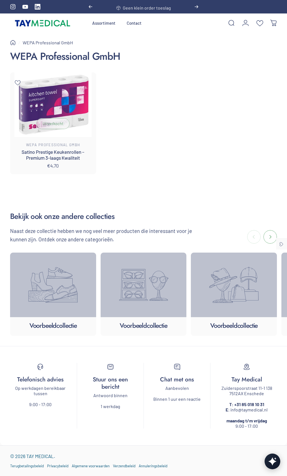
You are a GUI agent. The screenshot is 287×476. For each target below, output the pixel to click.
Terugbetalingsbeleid (27, 465)
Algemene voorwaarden (91, 465)
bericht (110, 387)
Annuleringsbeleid (153, 465)
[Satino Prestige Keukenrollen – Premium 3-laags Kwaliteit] (53, 104)
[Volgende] (196, 6)
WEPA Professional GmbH (53, 145)
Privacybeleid (57, 465)
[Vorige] (90, 6)
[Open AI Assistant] (272, 461)
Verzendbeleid (124, 465)
